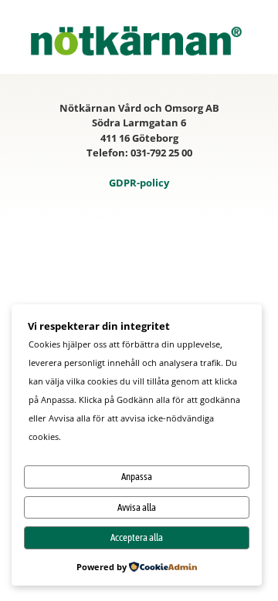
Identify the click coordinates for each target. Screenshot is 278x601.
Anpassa (136, 476)
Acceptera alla (136, 537)
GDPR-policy (139, 183)
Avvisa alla (136, 507)
